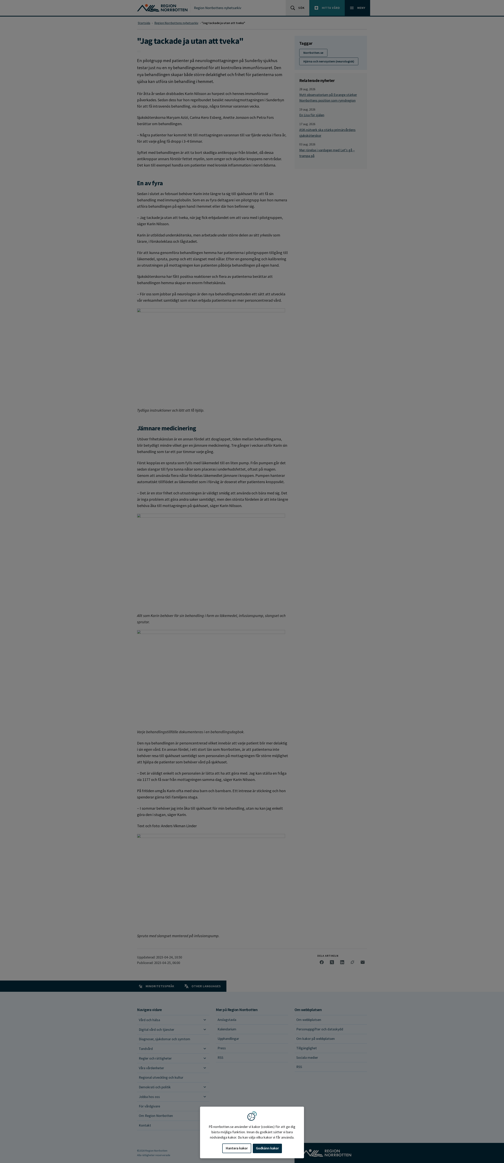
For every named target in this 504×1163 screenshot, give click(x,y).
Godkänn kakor (267, 1148)
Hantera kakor (237, 1148)
